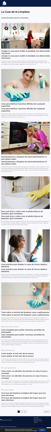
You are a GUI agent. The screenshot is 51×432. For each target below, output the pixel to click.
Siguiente (47, 411)
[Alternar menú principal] (48, 3)
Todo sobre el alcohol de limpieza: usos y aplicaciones (25, 312)
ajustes (35, 430)
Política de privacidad (38, 420)
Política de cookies (37, 419)
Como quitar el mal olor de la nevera (17, 353)
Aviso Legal (36, 417)
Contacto (35, 422)
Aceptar (42, 430)
